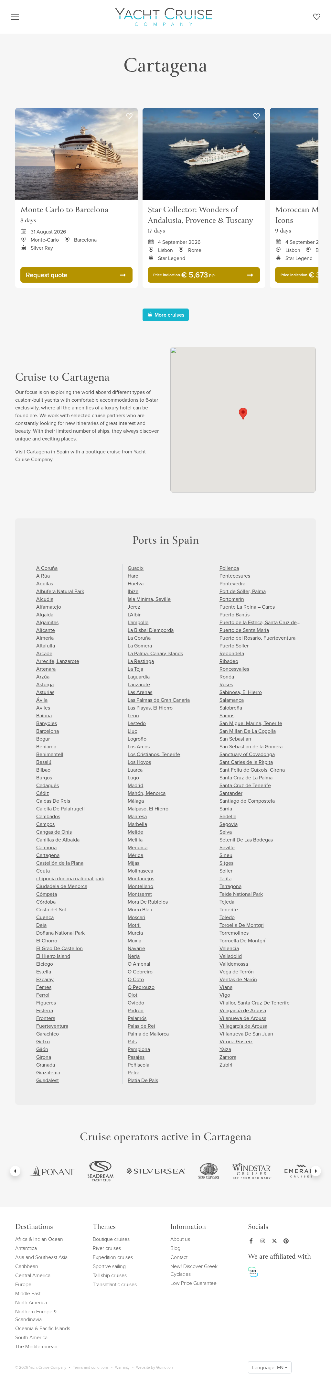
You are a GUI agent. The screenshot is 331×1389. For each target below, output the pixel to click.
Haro (133, 575)
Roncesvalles (234, 668)
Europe (23, 1284)
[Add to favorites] (129, 116)
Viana (225, 987)
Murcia (135, 932)
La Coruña (139, 637)
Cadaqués (47, 785)
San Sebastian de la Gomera (251, 746)
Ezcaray (45, 979)
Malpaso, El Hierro (148, 808)
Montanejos (141, 878)
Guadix (136, 567)
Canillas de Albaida (58, 839)
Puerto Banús (234, 614)
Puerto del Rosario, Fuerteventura (257, 637)
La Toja (135, 668)
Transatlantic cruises (115, 1284)
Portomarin (231, 598)
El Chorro (46, 940)
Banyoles (46, 723)
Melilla (135, 839)
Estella (43, 971)
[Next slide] (316, 1171)
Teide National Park (241, 893)
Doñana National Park (60, 932)
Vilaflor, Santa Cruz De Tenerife (254, 1002)
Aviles (43, 707)
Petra (133, 1072)
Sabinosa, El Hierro (240, 692)
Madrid (135, 785)
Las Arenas (140, 692)
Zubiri (225, 1064)
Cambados (48, 816)
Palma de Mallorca (148, 1033)
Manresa (137, 816)
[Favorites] (317, 18)
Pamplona (139, 1049)
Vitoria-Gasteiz (236, 1041)
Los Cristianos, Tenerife (154, 754)
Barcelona (47, 730)
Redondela (231, 653)
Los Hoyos (139, 761)
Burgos (44, 777)
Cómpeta (46, 893)
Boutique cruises (111, 1239)
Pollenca (229, 567)
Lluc (132, 730)
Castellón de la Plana (59, 862)
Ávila (42, 699)
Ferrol (42, 994)
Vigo (224, 994)
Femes (43, 987)
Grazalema (48, 1072)
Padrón (136, 1010)
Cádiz (42, 793)
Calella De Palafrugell (60, 808)
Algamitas (47, 622)
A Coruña (47, 567)
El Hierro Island (53, 956)
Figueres (46, 1002)
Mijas (133, 862)
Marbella (137, 824)
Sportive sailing (109, 1266)
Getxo (43, 1041)
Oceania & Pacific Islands (42, 1328)
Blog (175, 1248)
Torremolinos (234, 932)
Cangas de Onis (54, 831)
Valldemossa (233, 963)
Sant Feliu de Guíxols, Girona (252, 769)
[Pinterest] (287, 1241)
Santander (230, 793)
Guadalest (47, 1080)
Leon (133, 715)
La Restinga (141, 661)
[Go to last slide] (15, 1171)
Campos (45, 824)
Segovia (228, 824)
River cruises (107, 1248)
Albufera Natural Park (60, 591)
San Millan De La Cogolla (247, 730)
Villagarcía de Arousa (243, 1025)
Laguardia (139, 676)
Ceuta (43, 870)
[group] (51, 1171)
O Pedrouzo (141, 987)
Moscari (136, 917)
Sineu (225, 855)
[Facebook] (252, 1241)
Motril (134, 924)
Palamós (137, 1018)
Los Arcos (139, 746)
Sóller (225, 870)
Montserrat (140, 893)
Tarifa (225, 878)
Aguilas (44, 583)
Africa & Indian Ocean (39, 1239)
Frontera (45, 1018)
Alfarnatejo (48, 606)
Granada (45, 1064)
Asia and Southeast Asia (41, 1257)
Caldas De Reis (53, 800)
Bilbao (43, 769)
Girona (43, 1056)
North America (31, 1302)
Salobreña (230, 707)
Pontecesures (234, 575)
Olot (132, 994)
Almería (45, 637)
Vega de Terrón (236, 971)
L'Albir (134, 614)
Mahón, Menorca (147, 793)
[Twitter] (275, 1241)
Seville (227, 847)
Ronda (226, 676)
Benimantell (49, 754)
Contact (178, 1257)
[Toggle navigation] (14, 17)
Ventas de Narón (238, 979)
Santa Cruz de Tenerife (245, 785)
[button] (243, 413)
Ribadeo (228, 661)
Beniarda (46, 746)
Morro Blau (140, 909)
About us (180, 1239)
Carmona (46, 847)
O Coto (136, 979)
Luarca (135, 769)
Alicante (45, 630)
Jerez (134, 606)
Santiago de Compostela (247, 800)
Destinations (34, 1227)
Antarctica (26, 1248)
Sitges (226, 862)
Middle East (27, 1293)
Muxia (134, 940)
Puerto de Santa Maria (244, 630)
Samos (226, 715)
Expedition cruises (113, 1257)
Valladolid (230, 956)
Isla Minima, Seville (149, 598)
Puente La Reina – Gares (247, 606)
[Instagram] (264, 1241)
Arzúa (42, 676)
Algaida (44, 614)
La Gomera (140, 645)
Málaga (136, 800)
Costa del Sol (51, 909)
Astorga (45, 684)
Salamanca (231, 699)
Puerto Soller (234, 645)
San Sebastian (235, 738)
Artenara (46, 668)
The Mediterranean (36, 1346)
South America (31, 1337)
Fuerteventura (52, 1025)
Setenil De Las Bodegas (246, 839)
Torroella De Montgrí (242, 940)
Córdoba (46, 901)
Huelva (136, 583)
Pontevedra (232, 583)
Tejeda (226, 901)
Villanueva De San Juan (246, 1033)
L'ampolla (138, 622)
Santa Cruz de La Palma (245, 777)
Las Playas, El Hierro (150, 707)
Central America (32, 1275)
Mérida (135, 855)
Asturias (45, 692)
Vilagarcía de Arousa (242, 1010)
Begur (43, 738)
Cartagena (47, 855)
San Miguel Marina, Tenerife (250, 723)
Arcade (44, 653)
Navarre (136, 948)
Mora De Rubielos (148, 901)
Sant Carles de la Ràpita (246, 761)
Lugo (133, 777)
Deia (41, 924)
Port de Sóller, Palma (242, 591)
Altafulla (45, 645)
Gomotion (164, 1367)
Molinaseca (140, 870)
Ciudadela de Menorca (61, 886)
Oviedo (136, 1002)
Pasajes (136, 1056)
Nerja (134, 956)
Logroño (137, 738)
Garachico (47, 1033)
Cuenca (45, 917)
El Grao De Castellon (59, 948)
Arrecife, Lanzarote (57, 661)
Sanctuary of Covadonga (247, 754)
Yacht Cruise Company (163, 17)
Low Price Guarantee (193, 1282)
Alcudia (44, 598)
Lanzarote (139, 684)
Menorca (137, 847)
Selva (225, 831)
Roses (226, 684)
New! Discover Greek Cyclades (194, 1270)
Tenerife (228, 909)
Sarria (225, 808)
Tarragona (230, 886)
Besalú (43, 761)
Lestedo (137, 723)
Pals (132, 1041)
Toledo (227, 917)
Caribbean (26, 1266)
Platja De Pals (143, 1080)
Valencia (229, 948)
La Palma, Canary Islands (155, 653)
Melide (135, 831)
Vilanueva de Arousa (242, 1018)
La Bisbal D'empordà (151, 630)
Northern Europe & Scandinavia (36, 1315)
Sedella (227, 816)
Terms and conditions (91, 1367)
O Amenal (139, 963)
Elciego (44, 963)
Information (188, 1227)
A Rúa (43, 575)
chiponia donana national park (70, 878)
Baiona (44, 715)
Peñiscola (138, 1064)
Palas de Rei (141, 1025)
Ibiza (133, 591)
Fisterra (44, 1010)
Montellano (140, 886)
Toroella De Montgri (241, 924)
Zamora (227, 1056)
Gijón (42, 1049)
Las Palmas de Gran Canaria (159, 699)
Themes (104, 1227)
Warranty (122, 1367)
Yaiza (225, 1049)
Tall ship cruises (110, 1275)
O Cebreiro (140, 971)
